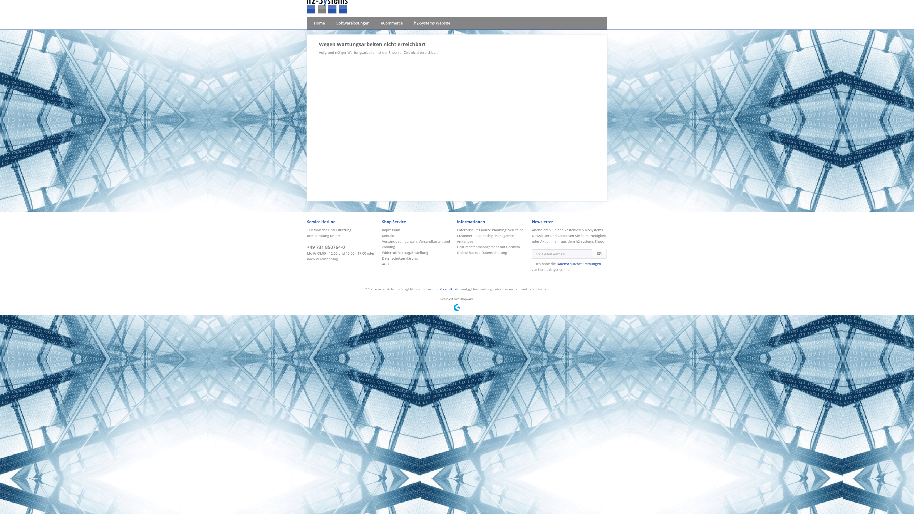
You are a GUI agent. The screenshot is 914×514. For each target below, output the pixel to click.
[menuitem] (319, 23)
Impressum (391, 230)
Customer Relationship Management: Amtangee (487, 238)
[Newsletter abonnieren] (599, 254)
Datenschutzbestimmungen (579, 264)
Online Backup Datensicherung (482, 252)
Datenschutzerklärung (400, 258)
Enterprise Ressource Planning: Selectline (490, 230)
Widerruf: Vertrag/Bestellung (405, 252)
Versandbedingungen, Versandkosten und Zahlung (416, 244)
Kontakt (388, 235)
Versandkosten (450, 289)
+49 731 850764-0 (326, 247)
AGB (385, 264)
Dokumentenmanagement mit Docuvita (488, 247)
